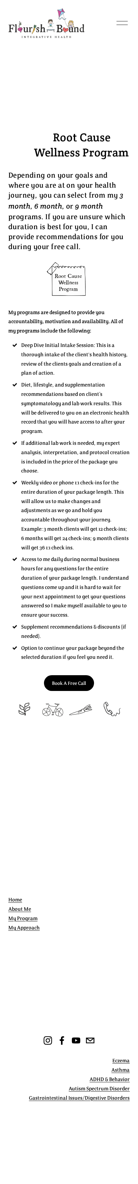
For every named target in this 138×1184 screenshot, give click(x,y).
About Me (19, 909)
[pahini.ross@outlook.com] (90, 1040)
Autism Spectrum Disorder (99, 1088)
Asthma (120, 1070)
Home (15, 899)
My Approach (24, 927)
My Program (23, 918)
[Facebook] (61, 1040)
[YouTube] (76, 1040)
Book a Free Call (69, 683)
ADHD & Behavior (110, 1079)
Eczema (121, 1060)
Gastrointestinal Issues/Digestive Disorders (79, 1098)
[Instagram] (47, 1040)
